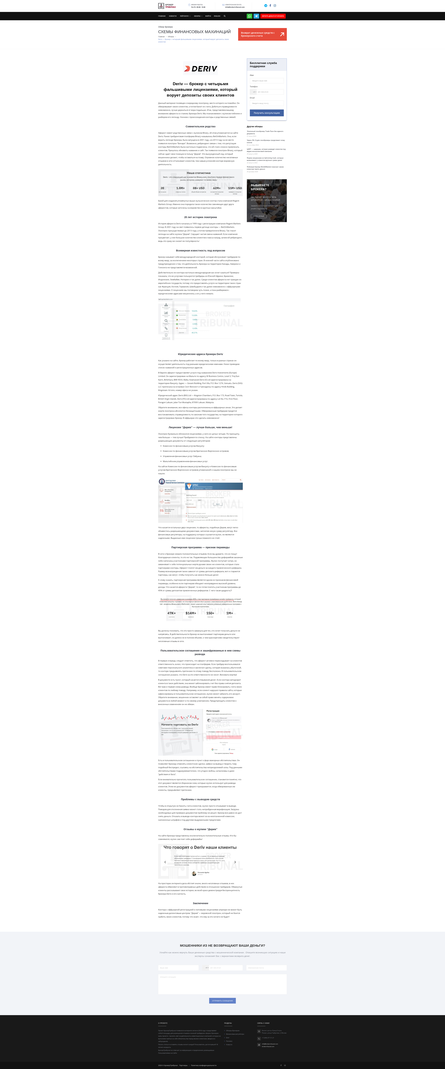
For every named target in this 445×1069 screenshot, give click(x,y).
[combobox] (205, 563)
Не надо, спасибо (222, 580)
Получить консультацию (222, 573)
